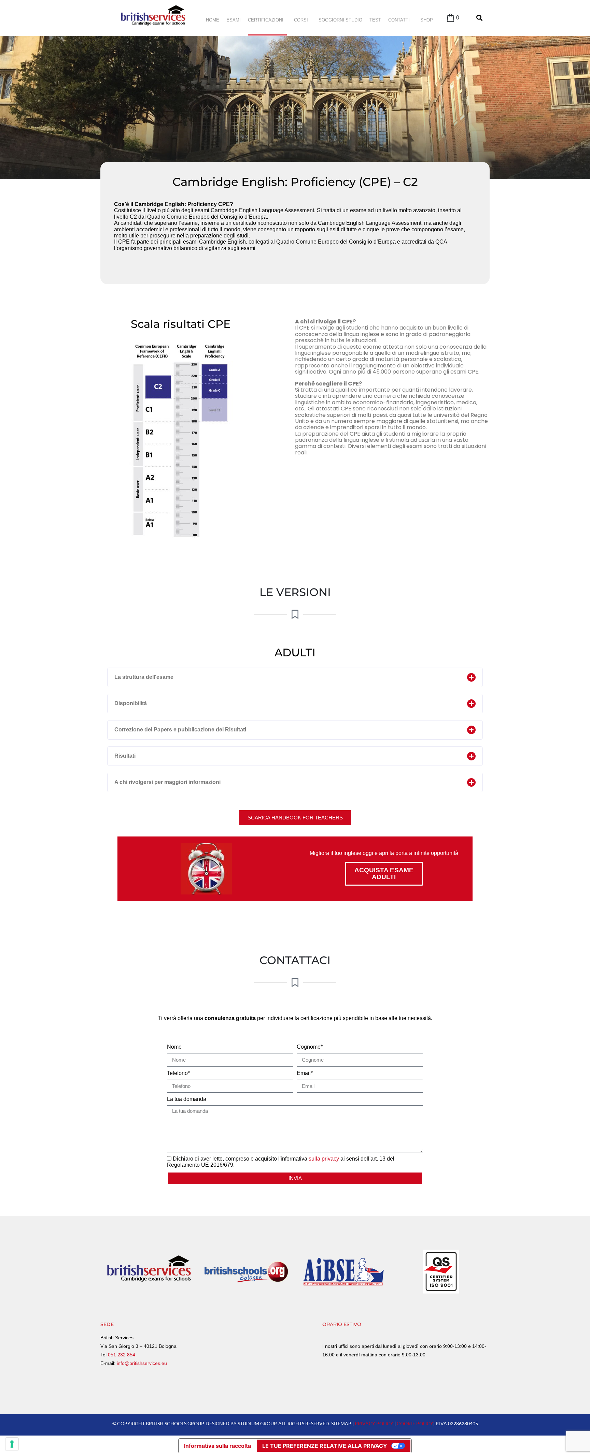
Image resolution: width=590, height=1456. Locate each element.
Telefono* (178, 1073)
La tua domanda (186, 1099)
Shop (426, 20)
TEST (375, 20)
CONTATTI (399, 20)
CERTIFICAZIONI (265, 20)
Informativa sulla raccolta (217, 1445)
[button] (295, 677)
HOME (212, 20)
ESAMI (233, 20)
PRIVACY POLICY (374, 1423)
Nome (174, 1047)
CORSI (301, 20)
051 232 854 (121, 1354)
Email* (305, 1073)
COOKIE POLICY (415, 1423)
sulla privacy (324, 1159)
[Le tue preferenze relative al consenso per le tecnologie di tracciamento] (11, 1444)
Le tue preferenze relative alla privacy (324, 1445)
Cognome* (310, 1047)
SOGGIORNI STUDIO (340, 20)
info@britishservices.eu (142, 1363)
